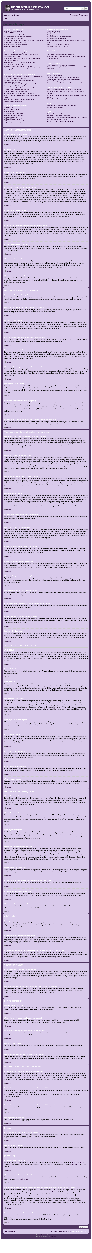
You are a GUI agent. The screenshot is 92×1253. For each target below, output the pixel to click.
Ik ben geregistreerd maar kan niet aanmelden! (18, 37)
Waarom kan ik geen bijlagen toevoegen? (17, 90)
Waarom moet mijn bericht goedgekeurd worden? (19, 99)
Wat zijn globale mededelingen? (14, 115)
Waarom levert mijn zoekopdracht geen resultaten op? (63, 77)
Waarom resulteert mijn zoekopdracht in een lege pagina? (64, 79)
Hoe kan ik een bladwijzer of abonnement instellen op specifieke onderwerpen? (66, 92)
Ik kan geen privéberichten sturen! (57, 53)
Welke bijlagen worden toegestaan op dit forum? (61, 105)
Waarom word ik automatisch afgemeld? (16, 44)
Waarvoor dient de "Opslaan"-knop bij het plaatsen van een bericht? (22, 96)
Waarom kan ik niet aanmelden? (14, 38)
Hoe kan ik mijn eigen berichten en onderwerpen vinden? (64, 83)
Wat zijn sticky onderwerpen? (13, 119)
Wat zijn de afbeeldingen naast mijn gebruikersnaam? (20, 62)
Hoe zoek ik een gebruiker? (55, 81)
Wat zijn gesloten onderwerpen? (14, 121)
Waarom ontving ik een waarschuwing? (16, 91)
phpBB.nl (53, 1236)
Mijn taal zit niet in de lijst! (12, 60)
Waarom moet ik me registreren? (14, 31)
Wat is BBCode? (9, 107)
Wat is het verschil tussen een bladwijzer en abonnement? (64, 89)
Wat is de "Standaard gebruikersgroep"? (59, 44)
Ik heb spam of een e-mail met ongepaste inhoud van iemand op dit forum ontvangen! (66, 57)
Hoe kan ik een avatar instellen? (14, 64)
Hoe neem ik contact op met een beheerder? (60, 121)
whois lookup (52, 1192)
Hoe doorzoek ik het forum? (55, 75)
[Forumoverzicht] (7, 7)
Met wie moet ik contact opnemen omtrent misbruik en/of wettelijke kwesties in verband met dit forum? (67, 118)
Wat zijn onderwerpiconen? (12, 123)
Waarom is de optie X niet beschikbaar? (59, 116)
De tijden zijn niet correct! (12, 56)
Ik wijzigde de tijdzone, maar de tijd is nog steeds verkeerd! (22, 58)
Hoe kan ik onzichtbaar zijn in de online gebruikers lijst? (21, 55)
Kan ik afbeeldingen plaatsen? (13, 113)
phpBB (40, 1234)
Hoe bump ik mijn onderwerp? (13, 101)
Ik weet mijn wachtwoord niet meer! (15, 42)
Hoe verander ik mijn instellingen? (14, 53)
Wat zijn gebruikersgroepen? (55, 35)
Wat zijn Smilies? (9, 111)
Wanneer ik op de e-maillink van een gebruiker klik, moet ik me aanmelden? (23, 69)
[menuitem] (16, 15)
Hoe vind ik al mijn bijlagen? (55, 107)
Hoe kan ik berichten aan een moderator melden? (19, 93)
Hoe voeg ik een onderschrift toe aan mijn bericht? (19, 80)
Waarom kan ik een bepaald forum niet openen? (19, 88)
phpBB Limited (76, 1162)
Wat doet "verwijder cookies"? (13, 46)
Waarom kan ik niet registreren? (14, 35)
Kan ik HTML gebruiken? (11, 109)
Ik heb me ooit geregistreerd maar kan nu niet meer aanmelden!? (24, 40)
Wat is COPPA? (9, 33)
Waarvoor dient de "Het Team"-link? (57, 46)
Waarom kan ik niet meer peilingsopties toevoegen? (20, 84)
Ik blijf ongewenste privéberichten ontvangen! (60, 55)
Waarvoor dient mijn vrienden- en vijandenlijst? (61, 65)
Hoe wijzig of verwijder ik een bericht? (15, 78)
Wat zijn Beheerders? (53, 31)
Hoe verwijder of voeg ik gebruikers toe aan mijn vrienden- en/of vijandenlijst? (66, 68)
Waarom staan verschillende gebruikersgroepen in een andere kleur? (66, 41)
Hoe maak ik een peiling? (12, 82)
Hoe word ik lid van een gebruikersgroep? (59, 37)
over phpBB (75, 1164)
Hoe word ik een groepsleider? (56, 38)
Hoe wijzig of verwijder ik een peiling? (15, 86)
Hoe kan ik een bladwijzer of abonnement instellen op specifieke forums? (66, 96)
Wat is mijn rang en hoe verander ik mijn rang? (18, 66)
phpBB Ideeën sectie (21, 1179)
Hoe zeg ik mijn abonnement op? (57, 99)
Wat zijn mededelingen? (11, 117)
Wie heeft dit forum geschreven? (56, 114)
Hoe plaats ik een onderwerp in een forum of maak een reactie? (23, 76)
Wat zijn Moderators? (53, 33)
